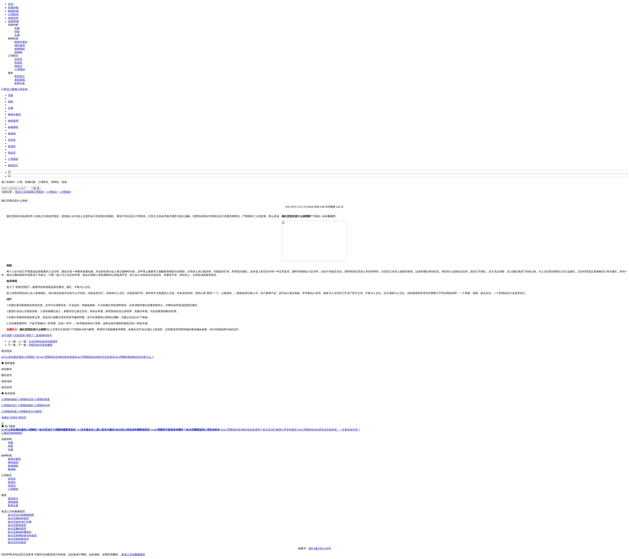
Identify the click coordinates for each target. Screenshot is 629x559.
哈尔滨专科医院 (17, 542)
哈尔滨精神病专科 (18, 539)
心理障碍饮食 (9, 411)
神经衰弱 (19, 45)
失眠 (17, 28)
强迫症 (18, 66)
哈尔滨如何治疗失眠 (19, 521)
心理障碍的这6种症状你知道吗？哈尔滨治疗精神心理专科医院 (259, 429)
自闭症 (18, 59)
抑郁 (17, 31)
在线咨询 (13, 18)
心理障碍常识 (25, 411)
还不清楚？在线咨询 (13, 335)
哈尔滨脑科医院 (17, 528)
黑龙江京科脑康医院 (133, 554)
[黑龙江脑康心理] (14, 89)
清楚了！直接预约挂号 (39, 335)
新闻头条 (19, 83)
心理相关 (13, 14)
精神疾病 (13, 11)
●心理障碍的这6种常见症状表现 (96, 357)
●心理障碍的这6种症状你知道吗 (58, 357)
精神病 (18, 52)
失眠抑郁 (13, 7)
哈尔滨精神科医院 (18, 518)
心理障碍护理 (42, 405)
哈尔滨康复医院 (17, 525)
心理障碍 (19, 69)
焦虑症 (18, 62)
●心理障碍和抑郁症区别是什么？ (135, 357)
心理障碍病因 (9, 399)
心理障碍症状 (25, 399)
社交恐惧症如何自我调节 (43, 341)
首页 (10, 4)
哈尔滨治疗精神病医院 (21, 515)
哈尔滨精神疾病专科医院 (22, 535)
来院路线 (19, 79)
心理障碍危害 (42, 399)
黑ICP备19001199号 (320, 548)
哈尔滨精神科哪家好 (19, 532)
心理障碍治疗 (9, 405)
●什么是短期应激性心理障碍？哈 (20, 357)
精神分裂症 (21, 42)
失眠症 (5, 417)
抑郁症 (38, 411)
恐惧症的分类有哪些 (40, 345)
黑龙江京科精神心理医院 (29, 192)
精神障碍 (19, 48)
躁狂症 (22, 417)
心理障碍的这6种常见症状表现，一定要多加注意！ (328, 429)
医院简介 (19, 76)
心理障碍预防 (25, 405)
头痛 (17, 35)
